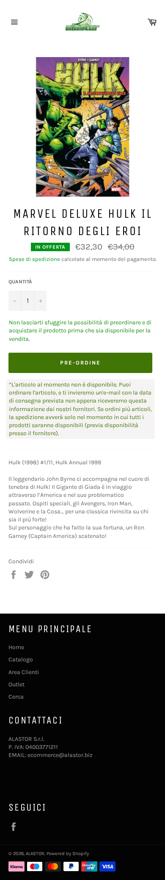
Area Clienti (23, 672)
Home (16, 647)
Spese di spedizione (34, 259)
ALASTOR (35, 853)
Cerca (16, 696)
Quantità (20, 282)
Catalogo (20, 659)
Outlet (16, 684)
